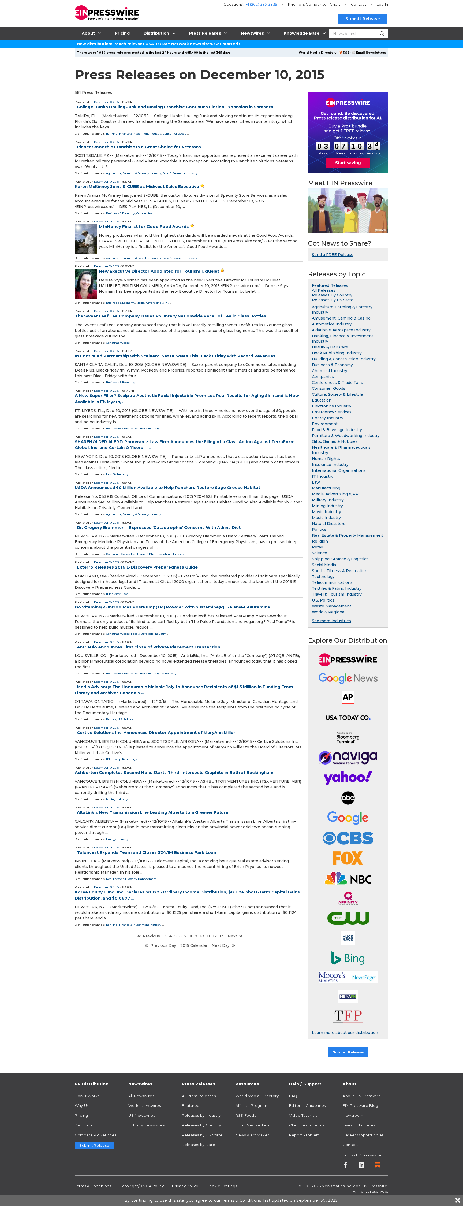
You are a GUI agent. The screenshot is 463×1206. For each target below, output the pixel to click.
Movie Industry (326, 511)
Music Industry (326, 517)
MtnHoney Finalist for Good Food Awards (144, 226)
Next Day (221, 945)
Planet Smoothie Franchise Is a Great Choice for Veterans (139, 146)
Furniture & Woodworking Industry (346, 435)
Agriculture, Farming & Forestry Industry (133, 173)
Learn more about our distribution (345, 1032)
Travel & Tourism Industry (337, 594)
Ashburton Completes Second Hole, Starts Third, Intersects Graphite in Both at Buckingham (174, 772)
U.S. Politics (125, 719)
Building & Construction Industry (344, 359)
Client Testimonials (306, 1125)
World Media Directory (318, 52)
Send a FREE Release (332, 254)
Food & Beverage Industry (180, 173)
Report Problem (304, 1135)
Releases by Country (201, 1125)
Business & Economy (120, 213)
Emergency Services (332, 412)
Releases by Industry (201, 1115)
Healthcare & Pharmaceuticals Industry (133, 428)
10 (202, 936)
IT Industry (113, 594)
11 (208, 936)
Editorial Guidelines (307, 1105)
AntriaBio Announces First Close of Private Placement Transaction (148, 647)
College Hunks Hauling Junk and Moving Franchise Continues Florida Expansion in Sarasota (175, 106)
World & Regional (328, 612)
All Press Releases (199, 1096)
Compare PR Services (95, 1135)
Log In (382, 4)
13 (221, 936)
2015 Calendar (193, 945)
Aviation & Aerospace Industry (341, 330)
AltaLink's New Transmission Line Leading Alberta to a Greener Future (152, 812)
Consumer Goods (174, 133)
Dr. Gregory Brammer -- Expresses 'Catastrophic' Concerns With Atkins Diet (159, 527)
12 (215, 936)
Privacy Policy (185, 1186)
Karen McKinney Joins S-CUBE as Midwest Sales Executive (137, 186)
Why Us (82, 1105)
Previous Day (163, 945)
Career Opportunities (363, 1135)
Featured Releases (330, 285)
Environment (325, 423)
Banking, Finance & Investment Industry (133, 133)
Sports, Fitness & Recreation (339, 570)
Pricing (314, 4)
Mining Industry (117, 799)
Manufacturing (326, 488)
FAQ (293, 1096)
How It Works (87, 1096)
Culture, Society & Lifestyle (337, 394)
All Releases (323, 290)
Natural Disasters (328, 523)
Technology (120, 474)
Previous (151, 936)
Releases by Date (198, 1144)
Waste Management (331, 606)
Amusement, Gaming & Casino (341, 318)
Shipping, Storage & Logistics (340, 558)
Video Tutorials (303, 1115)
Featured (191, 1105)
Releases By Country (332, 295)
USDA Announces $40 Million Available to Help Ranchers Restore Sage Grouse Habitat (167, 487)
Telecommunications (332, 582)
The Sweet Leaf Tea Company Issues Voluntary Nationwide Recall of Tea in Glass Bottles (170, 315)
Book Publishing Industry (337, 353)
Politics (111, 719)
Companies (144, 213)
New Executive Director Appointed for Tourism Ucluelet (159, 271)
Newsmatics (333, 1186)
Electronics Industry (331, 406)
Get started (226, 44)
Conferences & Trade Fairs (337, 382)
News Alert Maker (252, 1135)
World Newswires (144, 1105)
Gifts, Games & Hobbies (335, 441)
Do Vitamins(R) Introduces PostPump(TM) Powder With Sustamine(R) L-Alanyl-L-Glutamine (172, 607)
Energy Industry (117, 839)
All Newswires (141, 1096)
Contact (358, 4)
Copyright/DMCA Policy (141, 1186)
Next (232, 936)
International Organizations (339, 470)
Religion (320, 541)
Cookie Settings (221, 1186)
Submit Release (362, 18)
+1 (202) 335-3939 (262, 4)
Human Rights (326, 458)
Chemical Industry (329, 370)
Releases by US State (202, 1135)
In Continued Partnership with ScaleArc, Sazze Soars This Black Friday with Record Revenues (175, 355)
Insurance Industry (330, 464)
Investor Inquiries (359, 1125)
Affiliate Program (251, 1105)
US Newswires (141, 1115)
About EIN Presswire (362, 1096)
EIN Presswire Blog (360, 1105)
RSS (346, 52)
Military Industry (328, 500)
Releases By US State (332, 300)
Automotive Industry (332, 324)
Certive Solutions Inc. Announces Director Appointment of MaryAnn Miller (156, 732)
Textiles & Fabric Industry (336, 588)
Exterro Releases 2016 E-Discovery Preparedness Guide (137, 567)
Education (321, 400)
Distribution (86, 1125)
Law (109, 474)
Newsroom (353, 1115)
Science (319, 553)
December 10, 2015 (106, 102)
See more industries (331, 620)
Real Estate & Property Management (131, 879)
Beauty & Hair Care (330, 347)
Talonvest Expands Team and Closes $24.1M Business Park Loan (146, 852)
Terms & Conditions (93, 1186)
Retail (317, 547)
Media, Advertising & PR (152, 303)
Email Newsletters (371, 52)
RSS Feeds (246, 1115)
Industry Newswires (146, 1125)
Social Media (324, 564)
